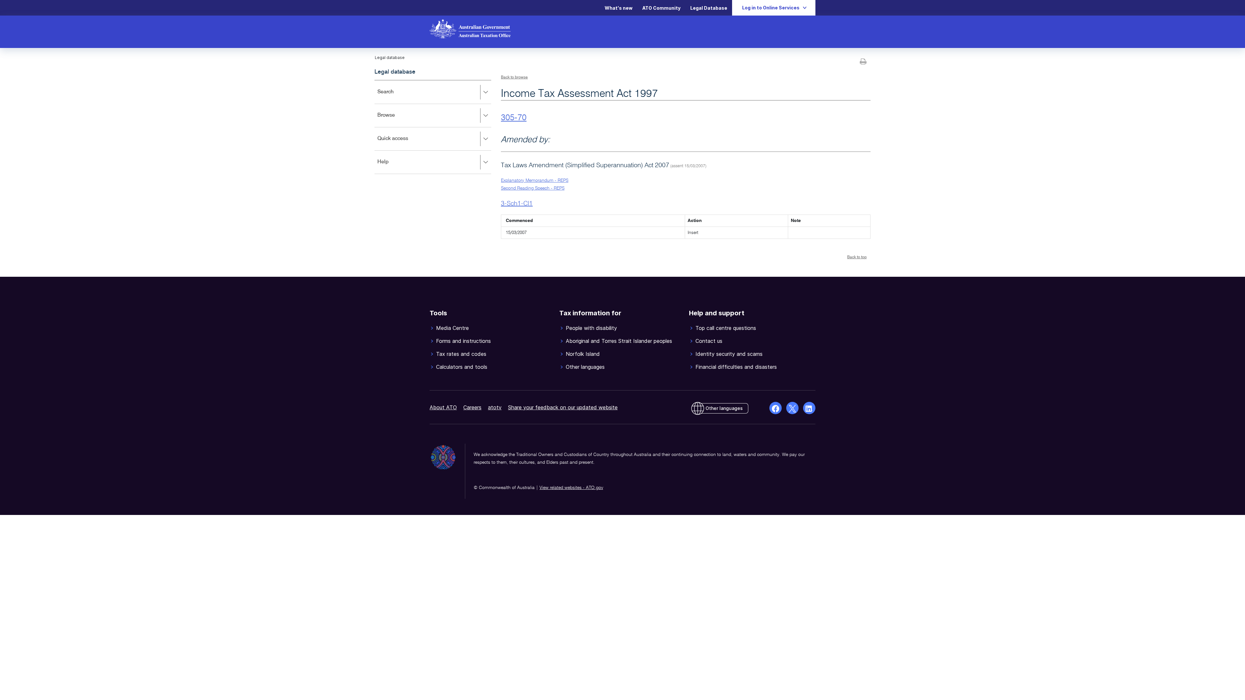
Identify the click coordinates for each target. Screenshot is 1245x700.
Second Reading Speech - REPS (532, 188)
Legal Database (708, 8)
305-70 (514, 118)
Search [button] (394, 96)
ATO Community (661, 8)
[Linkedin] (809, 408)
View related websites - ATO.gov (571, 487)
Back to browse (514, 77)
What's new (619, 8)
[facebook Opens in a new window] (775, 408)
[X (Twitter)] (792, 408)
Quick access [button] (402, 143)
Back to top (857, 257)
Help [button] (392, 166)
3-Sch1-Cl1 (517, 204)
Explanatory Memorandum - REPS (534, 180)
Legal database (394, 72)
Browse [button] (395, 119)
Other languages (724, 408)
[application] (432, 127)
